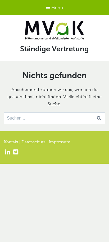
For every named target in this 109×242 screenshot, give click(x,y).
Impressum (59, 142)
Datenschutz (33, 142)
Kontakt (11, 142)
